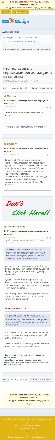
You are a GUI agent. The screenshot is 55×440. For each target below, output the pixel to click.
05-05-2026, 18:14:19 (11, 154)
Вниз (5, 88)
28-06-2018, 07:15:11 (11, 107)
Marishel (12, 96)
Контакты (14, 419)
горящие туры (27, 127)
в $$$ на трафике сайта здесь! (23, 355)
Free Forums (31, 428)
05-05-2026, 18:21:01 (11, 237)
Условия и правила (39, 419)
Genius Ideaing (16, 226)
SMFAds (22, 428)
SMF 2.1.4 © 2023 (21, 425)
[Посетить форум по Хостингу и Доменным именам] (27, 218)
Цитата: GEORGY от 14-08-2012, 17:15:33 (26, 316)
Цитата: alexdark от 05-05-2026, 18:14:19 (27, 249)
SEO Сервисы (25, 419)
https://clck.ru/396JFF (12, 365)
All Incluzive (40, 127)
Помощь (5, 419)
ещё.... (50, 7)
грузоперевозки (12, 127)
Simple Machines (34, 425)
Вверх (5, 380)
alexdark (12, 143)
